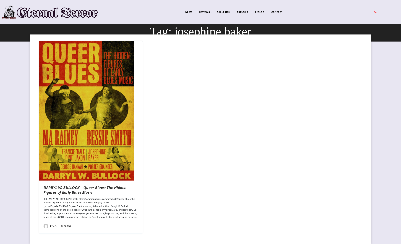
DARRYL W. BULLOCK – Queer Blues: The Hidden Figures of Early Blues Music (85, 190)
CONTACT (277, 11)
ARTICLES (242, 11)
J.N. (55, 226)
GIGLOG (259, 11)
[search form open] (375, 12)
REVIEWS (204, 11)
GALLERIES (223, 11)
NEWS (188, 11)
